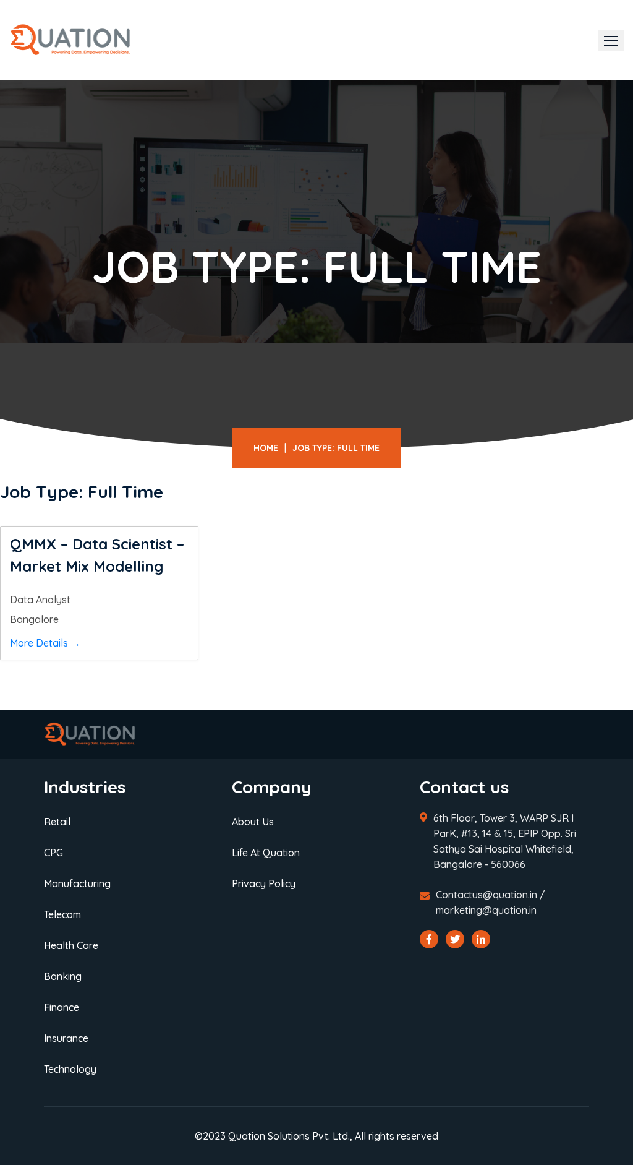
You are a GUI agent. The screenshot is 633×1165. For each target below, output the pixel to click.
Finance (61, 1007)
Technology (70, 1069)
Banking (63, 976)
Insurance (66, 1038)
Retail (57, 821)
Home (265, 448)
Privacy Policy (263, 883)
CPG (53, 852)
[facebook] (429, 939)
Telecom (62, 914)
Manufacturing (77, 883)
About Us (253, 821)
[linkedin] (481, 939)
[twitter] (455, 939)
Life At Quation (266, 852)
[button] (611, 40)
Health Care (71, 945)
